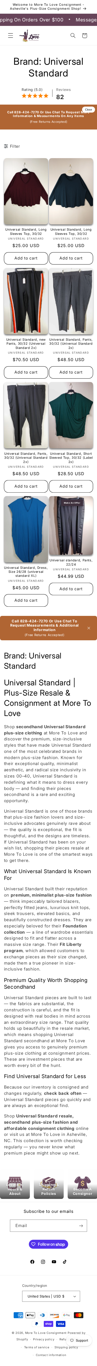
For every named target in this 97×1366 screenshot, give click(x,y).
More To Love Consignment (46, 1333)
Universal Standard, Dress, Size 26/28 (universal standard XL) (26, 572)
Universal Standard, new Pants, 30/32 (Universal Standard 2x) (26, 344)
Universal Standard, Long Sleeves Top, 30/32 (26, 231)
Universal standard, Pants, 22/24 (71, 562)
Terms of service (36, 1347)
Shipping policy (66, 1347)
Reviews (63, 89)
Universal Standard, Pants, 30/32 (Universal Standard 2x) (71, 344)
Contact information (51, 1355)
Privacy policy (43, 1339)
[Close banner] (89, 628)
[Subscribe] (81, 1226)
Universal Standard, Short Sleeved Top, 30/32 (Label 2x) (71, 458)
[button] (10, 35)
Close (88, 109)
